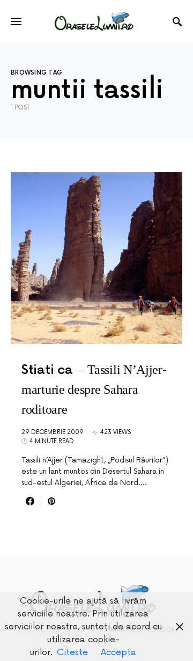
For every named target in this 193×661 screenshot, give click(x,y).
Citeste (72, 652)
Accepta (118, 652)
